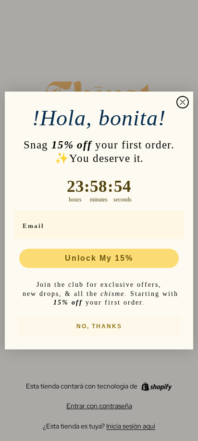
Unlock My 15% (99, 258)
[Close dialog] (182, 102)
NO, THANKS (99, 326)
